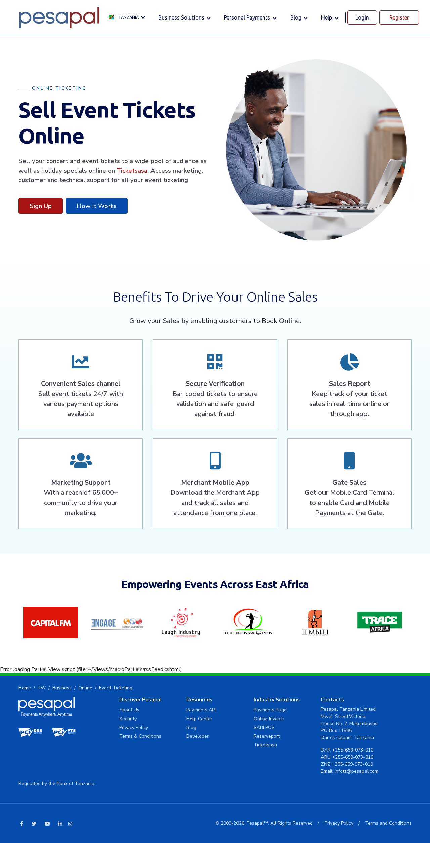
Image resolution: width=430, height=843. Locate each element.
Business (62, 688)
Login (362, 17)
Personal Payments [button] (247, 17)
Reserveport (267, 736)
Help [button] (327, 17)
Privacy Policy (133, 727)
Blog (191, 727)
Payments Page (270, 710)
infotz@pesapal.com (356, 771)
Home (24, 688)
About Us (129, 710)
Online (85, 688)
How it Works (97, 205)
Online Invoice (269, 719)
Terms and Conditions (388, 823)
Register (399, 17)
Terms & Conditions (140, 736)
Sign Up (41, 205)
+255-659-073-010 (352, 750)
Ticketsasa (132, 170)
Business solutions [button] (182, 17)
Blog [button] (296, 17)
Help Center (199, 719)
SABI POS (264, 727)
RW (42, 688)
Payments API (201, 710)
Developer (197, 736)
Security (128, 719)
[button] (129, 17)
